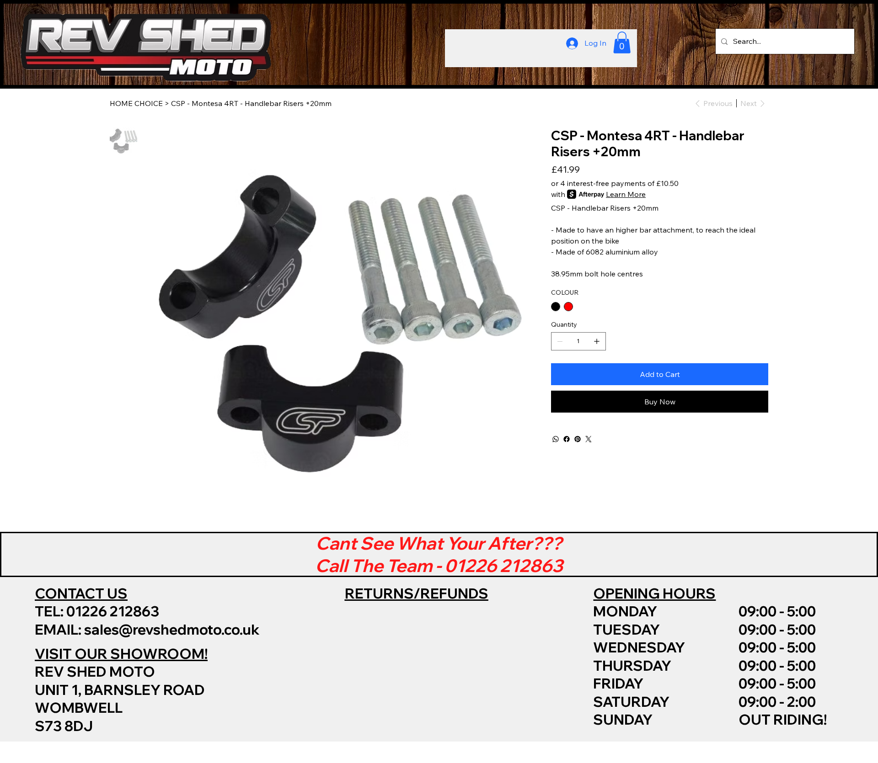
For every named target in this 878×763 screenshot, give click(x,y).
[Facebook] (566, 439)
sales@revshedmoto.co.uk (172, 629)
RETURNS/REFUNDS (416, 593)
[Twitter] (588, 439)
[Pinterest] (577, 439)
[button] (622, 42)
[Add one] (597, 341)
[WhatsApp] (555, 439)
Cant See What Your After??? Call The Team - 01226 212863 (439, 554)
